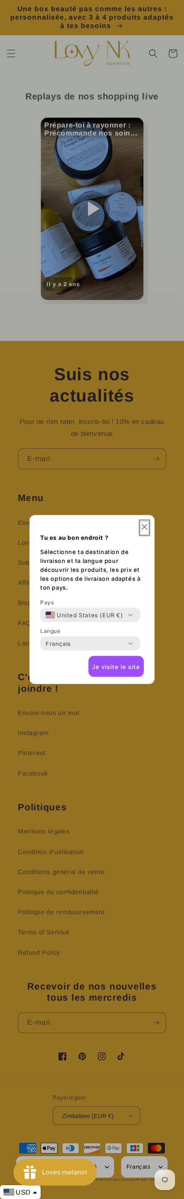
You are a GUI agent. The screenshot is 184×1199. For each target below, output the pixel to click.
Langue (50, 631)
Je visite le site (116, 666)
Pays (47, 602)
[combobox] (84, 615)
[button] (144, 528)
